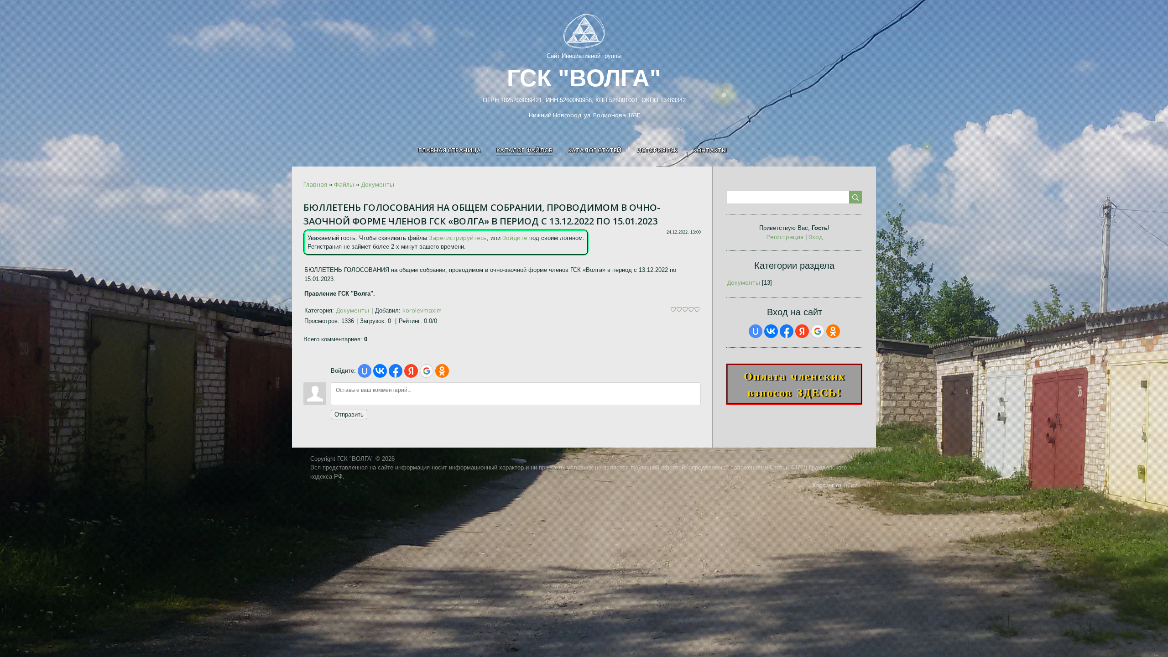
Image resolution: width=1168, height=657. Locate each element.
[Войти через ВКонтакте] (380, 371)
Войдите (514, 238)
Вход (815, 237)
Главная (315, 184)
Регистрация (784, 237)
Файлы (344, 184)
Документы (377, 184)
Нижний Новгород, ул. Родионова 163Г (584, 115)
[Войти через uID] (364, 371)
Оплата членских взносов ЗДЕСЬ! (794, 384)
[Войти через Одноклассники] (442, 371)
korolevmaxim (422, 310)
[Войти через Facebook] (395, 371)
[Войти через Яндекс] (411, 371)
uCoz (851, 485)
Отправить (349, 414)
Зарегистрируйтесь (458, 238)
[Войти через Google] (426, 371)
